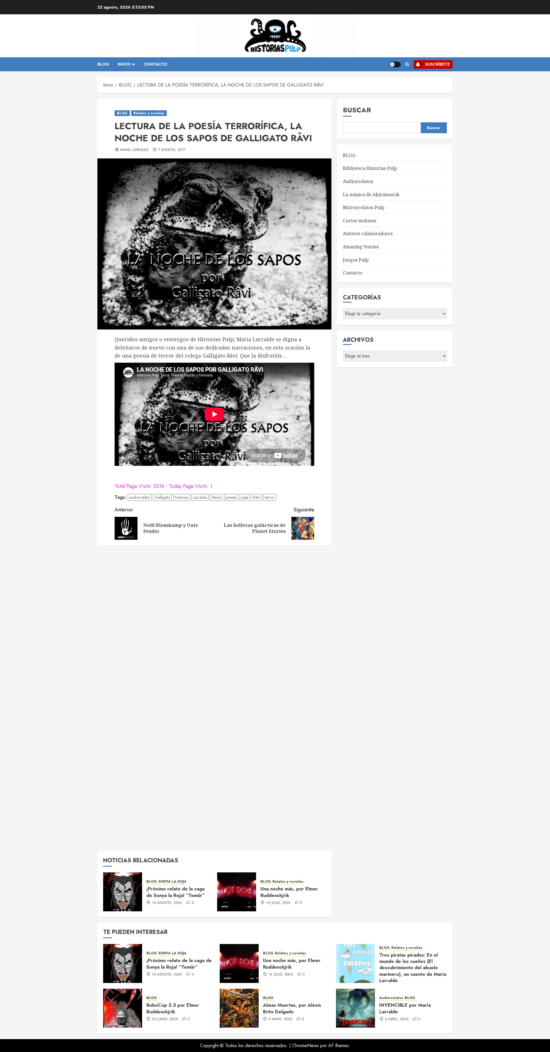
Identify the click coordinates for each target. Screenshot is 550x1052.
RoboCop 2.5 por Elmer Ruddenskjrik (172, 1008)
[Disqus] (214, 622)
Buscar (357, 110)
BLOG (103, 64)
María (216, 497)
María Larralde (134, 150)
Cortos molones (359, 220)
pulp (244, 497)
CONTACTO (155, 64)
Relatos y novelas (148, 113)
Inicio (124, 64)
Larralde (200, 497)
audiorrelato (139, 497)
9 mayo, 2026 (280, 1019)
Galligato (162, 497)
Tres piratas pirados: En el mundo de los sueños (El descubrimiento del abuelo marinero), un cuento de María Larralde (412, 968)
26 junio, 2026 (165, 1019)
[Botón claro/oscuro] (395, 64)
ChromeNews (305, 1045)
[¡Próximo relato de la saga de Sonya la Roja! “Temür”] (122, 891)
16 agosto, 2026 (167, 903)
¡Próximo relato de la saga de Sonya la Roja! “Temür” (175, 892)
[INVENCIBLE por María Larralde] (355, 1008)
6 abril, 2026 (397, 1019)
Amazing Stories (361, 247)
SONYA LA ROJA (172, 881)
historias (181, 497)
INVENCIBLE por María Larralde (405, 1008)
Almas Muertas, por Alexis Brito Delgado (292, 1008)
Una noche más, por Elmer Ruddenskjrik (289, 892)
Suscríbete (437, 64)
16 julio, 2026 (278, 903)
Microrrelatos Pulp (363, 207)
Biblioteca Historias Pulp (370, 168)
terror (269, 497)
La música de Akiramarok (371, 194)
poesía (231, 497)
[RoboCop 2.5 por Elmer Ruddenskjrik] (122, 1008)
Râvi (256, 497)
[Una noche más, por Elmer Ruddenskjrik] (236, 891)
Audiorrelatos (358, 181)
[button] (407, 64)
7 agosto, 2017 (171, 150)
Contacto (352, 273)
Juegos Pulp (356, 260)
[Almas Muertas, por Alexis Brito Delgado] (239, 1008)
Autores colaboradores (368, 234)
